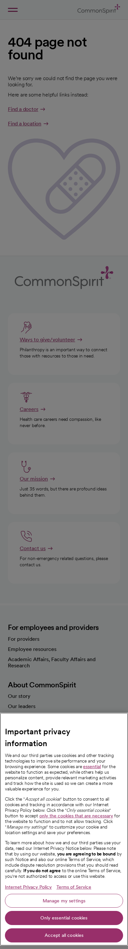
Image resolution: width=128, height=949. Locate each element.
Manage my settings (64, 900)
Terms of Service (73, 887)
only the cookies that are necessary (76, 815)
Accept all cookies (64, 935)
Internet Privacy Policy (28, 887)
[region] (64, 829)
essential (92, 766)
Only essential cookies (63, 917)
